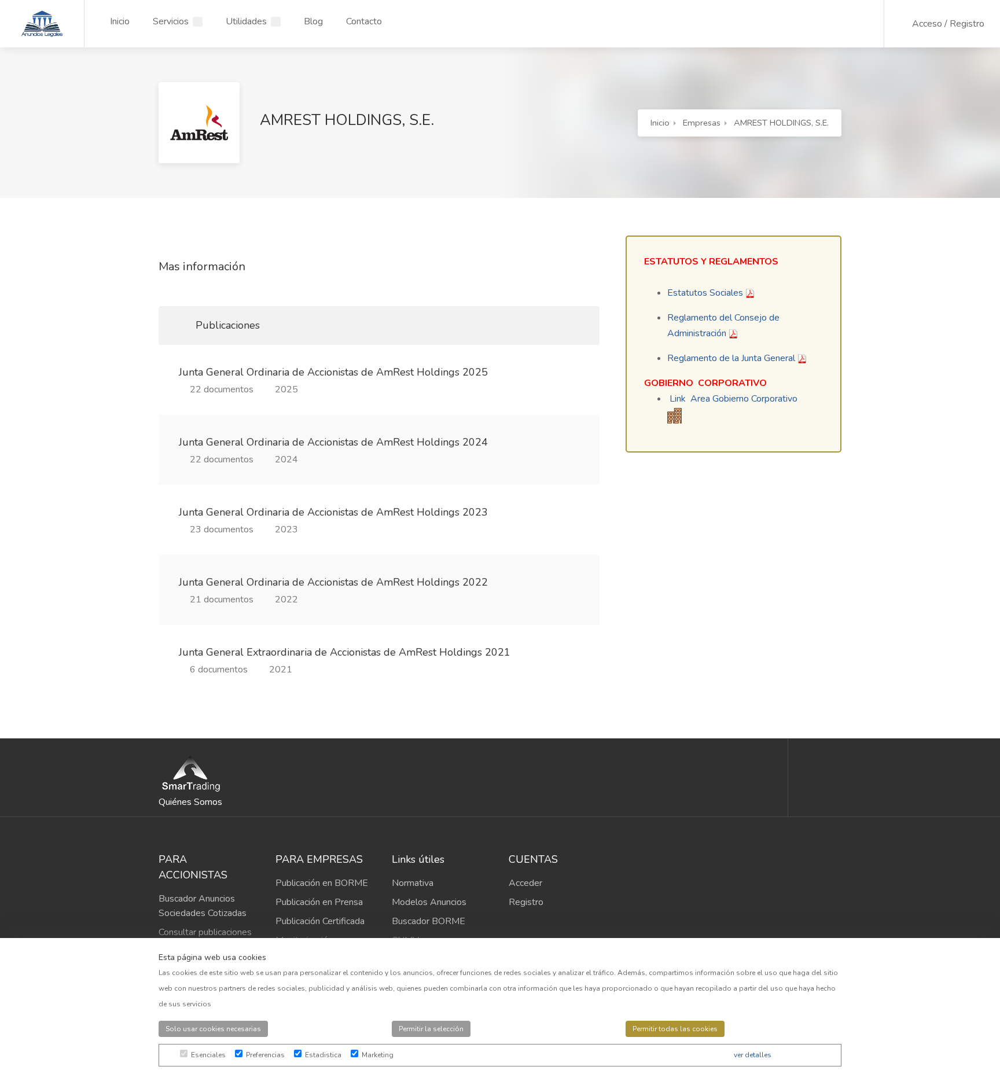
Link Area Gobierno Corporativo (733, 398)
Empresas (701, 122)
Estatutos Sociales (705, 292)
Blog (313, 21)
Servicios (171, 21)
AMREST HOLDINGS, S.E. (781, 122)
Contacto (364, 21)
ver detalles (752, 1055)
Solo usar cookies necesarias (213, 1028)
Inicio (120, 21)
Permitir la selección (431, 1028)
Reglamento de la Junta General (731, 358)
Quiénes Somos (190, 802)
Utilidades (246, 21)
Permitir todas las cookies (675, 1028)
